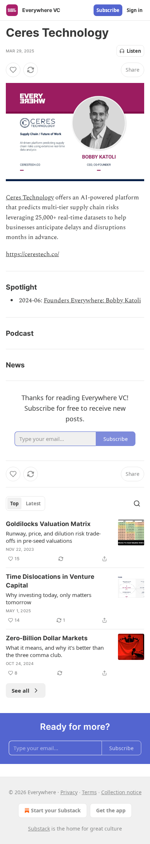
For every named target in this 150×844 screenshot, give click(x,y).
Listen (134, 51)
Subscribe (107, 10)
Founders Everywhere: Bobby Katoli (92, 300)
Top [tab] (14, 503)
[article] (75, 541)
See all (20, 690)
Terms (89, 792)
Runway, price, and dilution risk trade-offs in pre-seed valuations (53, 537)
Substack (39, 828)
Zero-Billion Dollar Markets (47, 638)
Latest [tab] (33, 503)
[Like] (13, 70)
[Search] (137, 503)
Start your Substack (56, 810)
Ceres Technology (30, 197)
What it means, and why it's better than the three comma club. (55, 651)
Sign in (135, 10)
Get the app (111, 810)
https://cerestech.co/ (32, 254)
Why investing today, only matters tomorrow (48, 598)
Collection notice (121, 792)
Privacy (69, 792)
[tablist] (25, 503)
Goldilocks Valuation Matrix (48, 524)
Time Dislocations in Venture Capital (50, 581)
